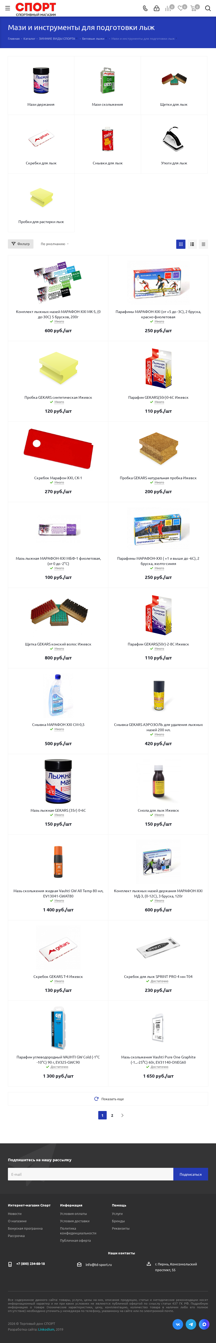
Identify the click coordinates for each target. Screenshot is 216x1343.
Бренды (118, 1221)
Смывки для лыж (108, 162)
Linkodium (46, 1329)
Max (204, 1324)
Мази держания (41, 104)
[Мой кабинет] (156, 8)
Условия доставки (75, 1221)
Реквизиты (121, 1228)
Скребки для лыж (41, 162)
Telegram (191, 1324)
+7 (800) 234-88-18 (30, 1263)
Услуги (117, 1213)
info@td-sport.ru (99, 1264)
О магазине (17, 1221)
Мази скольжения (107, 104)
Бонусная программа (25, 1228)
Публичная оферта (75, 1240)
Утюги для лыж (174, 162)
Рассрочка (16, 1235)
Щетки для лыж (174, 104)
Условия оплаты (73, 1213)
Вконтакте (178, 1324)
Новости (15, 1213)
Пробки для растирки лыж (41, 221)
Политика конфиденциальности (78, 1230)
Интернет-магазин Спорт (29, 1205)
